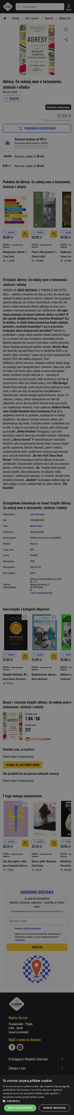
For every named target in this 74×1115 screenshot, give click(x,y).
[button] (37, 1101)
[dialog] (37, 1095)
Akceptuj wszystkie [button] (20, 1107)
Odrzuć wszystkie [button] (54, 1107)
